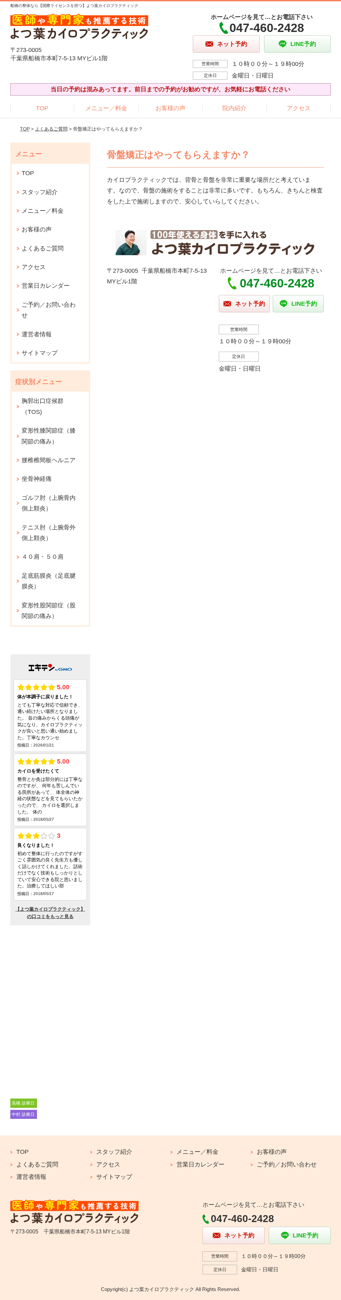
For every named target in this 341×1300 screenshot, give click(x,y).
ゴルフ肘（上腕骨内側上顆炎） (49, 503)
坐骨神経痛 (37, 479)
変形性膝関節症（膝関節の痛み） (49, 436)
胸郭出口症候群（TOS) (43, 406)
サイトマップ (40, 353)
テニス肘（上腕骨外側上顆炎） (49, 532)
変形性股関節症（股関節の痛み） (49, 610)
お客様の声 (170, 108)
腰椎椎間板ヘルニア (49, 460)
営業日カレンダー (46, 285)
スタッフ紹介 (40, 192)
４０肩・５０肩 (43, 556)
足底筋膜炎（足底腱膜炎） (49, 581)
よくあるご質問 (51, 129)
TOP (42, 108)
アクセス (299, 108)
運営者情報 (37, 334)
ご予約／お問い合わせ (49, 310)
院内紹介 (234, 108)
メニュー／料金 (106, 108)
